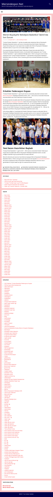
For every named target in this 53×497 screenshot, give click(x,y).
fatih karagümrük (9, 348)
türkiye (6, 449)
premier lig (7, 404)
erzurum (6, 339)
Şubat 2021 (7, 253)
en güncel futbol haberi (10, 334)
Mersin (18, 167)
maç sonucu (7, 387)
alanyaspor (7, 290)
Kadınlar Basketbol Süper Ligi (12, 381)
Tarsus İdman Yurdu (9, 429)
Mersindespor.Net (12, 4)
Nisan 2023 (7, 211)
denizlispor (7, 330)
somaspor (7, 412)
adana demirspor (8, 287)
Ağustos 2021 (7, 245)
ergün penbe (7, 338)
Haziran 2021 (7, 246)
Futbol (6, 356)
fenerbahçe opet (8, 351)
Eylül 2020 (7, 259)
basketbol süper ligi (9, 310)
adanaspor (7, 288)
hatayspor (7, 369)
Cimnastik (6, 325)
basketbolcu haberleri (15, 168)
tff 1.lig (6, 440)
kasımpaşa (7, 382)
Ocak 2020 (7, 273)
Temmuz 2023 (8, 206)
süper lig (6, 420)
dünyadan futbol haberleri (11, 331)
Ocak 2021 (7, 254)
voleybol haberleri (9, 470)
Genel (14, 167)
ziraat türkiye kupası (9, 477)
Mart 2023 (7, 213)
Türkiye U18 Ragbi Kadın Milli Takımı (13, 457)
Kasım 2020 (7, 258)
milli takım (7, 397)
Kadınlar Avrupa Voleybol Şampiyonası (14, 379)
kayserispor (7, 384)
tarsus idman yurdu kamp (11, 435)
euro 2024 (7, 344)
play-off (6, 402)
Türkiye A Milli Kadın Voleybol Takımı (13, 450)
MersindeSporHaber (22, 39)
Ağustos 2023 (7, 205)
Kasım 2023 (7, 200)
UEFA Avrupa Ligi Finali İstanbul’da (13, 181)
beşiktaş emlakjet (8, 313)
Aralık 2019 (7, 274)
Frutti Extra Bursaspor (10, 354)
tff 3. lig (6, 444)
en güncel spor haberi (10, 336)
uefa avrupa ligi (8, 462)
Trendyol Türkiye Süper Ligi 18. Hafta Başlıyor (16, 183)
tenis (5, 439)
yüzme (6, 475)
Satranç (6, 411)
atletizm (6, 300)
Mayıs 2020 (7, 266)
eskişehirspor (7, 343)
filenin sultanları (8, 353)
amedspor (7, 293)
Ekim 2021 (7, 241)
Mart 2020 (7, 269)
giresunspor (7, 363)
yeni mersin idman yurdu (10, 473)
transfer (6, 447)
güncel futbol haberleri (10, 364)
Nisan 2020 (7, 268)
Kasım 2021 (7, 240)
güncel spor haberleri (10, 366)
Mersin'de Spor (8, 394)
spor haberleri (8, 415)
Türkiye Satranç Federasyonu (12, 453)
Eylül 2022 (7, 223)
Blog (11, 167)
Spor (12, 170)
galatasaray (7, 358)
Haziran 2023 (7, 208)
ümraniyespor (8, 465)
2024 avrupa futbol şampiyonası (12, 285)
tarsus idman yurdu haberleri (11, 432)
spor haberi (16, 170)
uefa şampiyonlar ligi (9, 463)
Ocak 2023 (7, 216)
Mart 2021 (7, 251)
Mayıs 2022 (7, 230)
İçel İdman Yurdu (8, 372)
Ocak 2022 (7, 236)
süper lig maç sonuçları (10, 425)
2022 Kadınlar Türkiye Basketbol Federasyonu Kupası (18, 283)
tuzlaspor (6, 458)
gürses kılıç (7, 368)
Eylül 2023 (7, 203)
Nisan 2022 (7, 231)
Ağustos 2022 (7, 225)
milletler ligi (7, 396)
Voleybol (6, 468)
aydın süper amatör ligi (10, 303)
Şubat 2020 (7, 271)
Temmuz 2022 (8, 226)
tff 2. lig (6, 442)
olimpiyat (6, 401)
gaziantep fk (7, 359)
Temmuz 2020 (8, 263)
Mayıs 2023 (7, 210)
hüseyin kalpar (8, 371)
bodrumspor (7, 318)
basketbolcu (6, 168)
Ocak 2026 (7, 198)
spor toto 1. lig (8, 417)
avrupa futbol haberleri (10, 301)
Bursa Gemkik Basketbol (43, 158)
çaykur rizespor (8, 323)
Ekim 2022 (7, 221)
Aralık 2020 (7, 256)
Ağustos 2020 (7, 261)
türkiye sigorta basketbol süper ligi (13, 455)
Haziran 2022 (7, 228)
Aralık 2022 (7, 218)
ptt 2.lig (6, 406)
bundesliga (7, 320)
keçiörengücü (7, 386)
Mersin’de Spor (7, 486)
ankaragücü (7, 296)
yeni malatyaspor (8, 472)
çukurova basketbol (9, 326)
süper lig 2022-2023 (9, 422)
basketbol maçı (43, 167)
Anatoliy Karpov (8, 295)
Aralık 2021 (7, 238)
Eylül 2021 (7, 243)
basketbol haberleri (34, 167)
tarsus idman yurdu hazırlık (11, 434)
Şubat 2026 (7, 197)
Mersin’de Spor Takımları (10, 179)
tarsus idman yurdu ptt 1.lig (11, 437)
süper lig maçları (8, 427)
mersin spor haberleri (10, 392)
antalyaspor (7, 298)
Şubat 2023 (7, 215)
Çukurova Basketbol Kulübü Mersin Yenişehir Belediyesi (18, 328)
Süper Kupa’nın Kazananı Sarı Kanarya (14, 184)
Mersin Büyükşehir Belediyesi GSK (13, 391)
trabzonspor (7, 445)
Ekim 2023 (7, 202)
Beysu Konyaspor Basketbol (15, 101)
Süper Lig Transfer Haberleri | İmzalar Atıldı (15, 186)
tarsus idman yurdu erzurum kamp (13, 430)
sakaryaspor (7, 407)
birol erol (6, 315)
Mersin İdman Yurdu (8, 487)
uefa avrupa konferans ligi (11, 460)
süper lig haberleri (9, 424)
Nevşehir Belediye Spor (10, 399)
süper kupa (7, 419)
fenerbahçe (7, 349)
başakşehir (7, 305)
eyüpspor (6, 346)
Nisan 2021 (7, 249)
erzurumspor (7, 341)
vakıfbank (6, 467)
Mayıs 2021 (7, 248)
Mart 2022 (7, 233)
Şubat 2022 (7, 235)
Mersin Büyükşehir (8, 95)
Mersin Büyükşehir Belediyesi (28, 168)
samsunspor (7, 409)
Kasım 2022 (7, 220)
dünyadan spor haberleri (10, 333)
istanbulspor (7, 377)
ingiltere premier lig (9, 376)
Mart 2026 (7, 195)
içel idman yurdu (8, 374)
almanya (6, 291)
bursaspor (7, 321)
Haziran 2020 (7, 264)
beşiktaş (6, 311)
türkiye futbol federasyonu (11, 452)
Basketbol (7, 167)
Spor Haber (7, 414)
